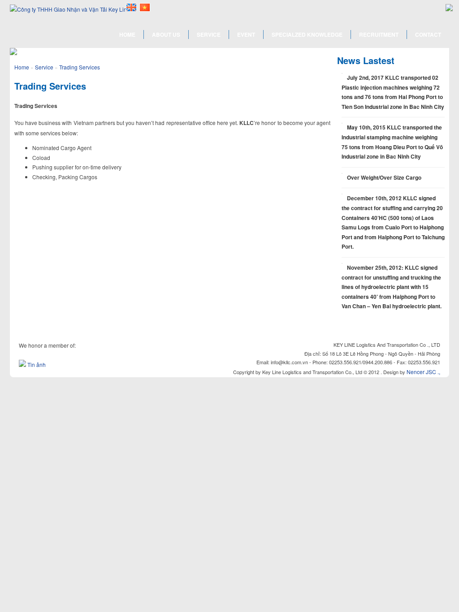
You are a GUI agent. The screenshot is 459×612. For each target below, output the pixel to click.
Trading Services (79, 67)
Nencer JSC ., (423, 371)
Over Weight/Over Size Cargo (384, 177)
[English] (131, 7)
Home (21, 67)
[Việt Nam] (144, 7)
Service (44, 67)
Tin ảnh (36, 364)
